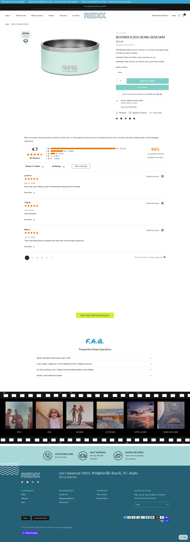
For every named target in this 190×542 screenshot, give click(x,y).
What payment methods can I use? (54, 358)
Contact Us (63, 494)
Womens (24, 498)
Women (79, 432)
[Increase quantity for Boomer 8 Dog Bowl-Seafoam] (123, 80)
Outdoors (110, 432)
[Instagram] (34, 482)
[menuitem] (10, 15)
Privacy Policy (102, 498)
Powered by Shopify (65, 527)
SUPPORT (102, 490)
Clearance (63, 15)
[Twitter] (29, 482)
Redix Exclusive (37, 15)
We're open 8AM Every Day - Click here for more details (46, 2)
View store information (129, 107)
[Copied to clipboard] (134, 118)
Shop (7, 15)
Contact (51, 15)
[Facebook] (117, 118)
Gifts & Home (140, 432)
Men (19, 432)
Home (7, 24)
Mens (23, 494)
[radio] (95, 148)
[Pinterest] (126, 118)
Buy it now (142, 87)
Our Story (76, 15)
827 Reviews (37, 158)
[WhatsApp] (130, 118)
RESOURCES (66, 490)
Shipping (118, 45)
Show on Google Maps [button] (68, 477)
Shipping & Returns (66, 498)
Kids (49, 432)
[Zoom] (105, 36)
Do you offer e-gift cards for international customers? (65, 370)
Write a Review (81, 166)
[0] (183, 15)
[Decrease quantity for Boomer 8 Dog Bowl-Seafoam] (117, 80)
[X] (121, 118)
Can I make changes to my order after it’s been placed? (64, 364)
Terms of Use (102, 494)
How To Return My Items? (49, 375)
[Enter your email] (166, 504)
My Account (64, 502)
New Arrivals (21, 15)
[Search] (179, 15)
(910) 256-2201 (61, 457)
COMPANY (27, 490)
